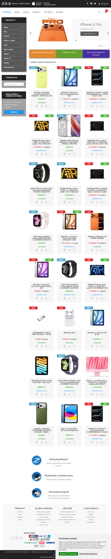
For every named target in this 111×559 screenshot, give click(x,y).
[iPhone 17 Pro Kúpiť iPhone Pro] (53, 29)
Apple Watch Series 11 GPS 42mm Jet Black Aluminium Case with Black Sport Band (69, 287)
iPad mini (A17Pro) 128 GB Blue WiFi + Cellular (42, 381)
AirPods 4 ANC (69, 333)
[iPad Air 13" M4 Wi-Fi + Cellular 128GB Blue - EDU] (69, 77)
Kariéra (91, 519)
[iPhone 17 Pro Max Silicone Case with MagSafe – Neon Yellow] (41, 77)
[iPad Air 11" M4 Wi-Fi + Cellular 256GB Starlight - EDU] (69, 221)
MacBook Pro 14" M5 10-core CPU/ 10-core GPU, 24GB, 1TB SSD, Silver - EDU (97, 142)
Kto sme (91, 512)
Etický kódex (91, 517)
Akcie (17, 12)
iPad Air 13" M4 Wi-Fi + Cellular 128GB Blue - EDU (69, 94)
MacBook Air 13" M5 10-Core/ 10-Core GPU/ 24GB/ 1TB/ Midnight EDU (97, 286)
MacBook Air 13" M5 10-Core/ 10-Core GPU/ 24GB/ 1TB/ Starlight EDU (41, 143)
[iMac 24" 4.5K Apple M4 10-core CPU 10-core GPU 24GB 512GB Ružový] (97, 366)
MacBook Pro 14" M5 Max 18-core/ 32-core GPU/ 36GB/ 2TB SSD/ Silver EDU (97, 191)
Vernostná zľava (69, 52)
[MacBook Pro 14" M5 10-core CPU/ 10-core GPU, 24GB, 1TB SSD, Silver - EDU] (97, 125)
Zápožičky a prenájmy (44, 519)
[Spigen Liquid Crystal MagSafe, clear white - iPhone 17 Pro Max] (69, 125)
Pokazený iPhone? (58, 459)
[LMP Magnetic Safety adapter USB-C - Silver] (41, 318)
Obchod (7, 12)
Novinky (20, 512)
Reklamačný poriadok (44, 512)
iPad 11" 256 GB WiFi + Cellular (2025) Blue (69, 429)
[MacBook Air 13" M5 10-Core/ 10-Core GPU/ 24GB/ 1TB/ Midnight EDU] (97, 269)
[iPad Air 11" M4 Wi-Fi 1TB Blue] (97, 318)
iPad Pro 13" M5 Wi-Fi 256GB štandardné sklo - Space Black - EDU (97, 94)
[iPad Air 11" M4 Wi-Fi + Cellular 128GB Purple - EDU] (41, 269)
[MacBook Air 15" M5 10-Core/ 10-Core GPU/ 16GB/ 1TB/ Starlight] (69, 173)
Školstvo (37, 12)
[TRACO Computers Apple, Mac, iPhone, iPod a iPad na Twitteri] (95, 4)
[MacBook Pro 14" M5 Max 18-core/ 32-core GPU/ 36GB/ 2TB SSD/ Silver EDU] (97, 173)
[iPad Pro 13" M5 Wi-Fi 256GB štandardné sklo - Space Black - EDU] (97, 77)
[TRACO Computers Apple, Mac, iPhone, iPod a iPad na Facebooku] (87, 4)
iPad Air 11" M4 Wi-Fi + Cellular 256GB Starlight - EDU (69, 238)
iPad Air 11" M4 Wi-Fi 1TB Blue (97, 333)
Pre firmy (48, 12)
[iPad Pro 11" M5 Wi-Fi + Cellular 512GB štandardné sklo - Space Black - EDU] (97, 414)
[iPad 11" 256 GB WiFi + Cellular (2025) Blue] (69, 414)
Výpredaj (20, 517)
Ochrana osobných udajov (67, 514)
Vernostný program (59, 492)
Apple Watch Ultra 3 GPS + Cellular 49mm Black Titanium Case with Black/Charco (42, 191)
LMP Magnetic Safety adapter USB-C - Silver (41, 333)
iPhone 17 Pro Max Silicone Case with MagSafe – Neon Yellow (41, 94)
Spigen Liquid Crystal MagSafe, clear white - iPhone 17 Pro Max (69, 142)
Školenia (43, 522)
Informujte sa (69, 102)
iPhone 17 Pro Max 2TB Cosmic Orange (97, 237)
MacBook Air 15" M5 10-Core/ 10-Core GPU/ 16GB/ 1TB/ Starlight (69, 190)
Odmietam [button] (73, 554)
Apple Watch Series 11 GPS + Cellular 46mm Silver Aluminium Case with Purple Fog (69, 383)
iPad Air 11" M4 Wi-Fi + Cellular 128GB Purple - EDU (41, 286)
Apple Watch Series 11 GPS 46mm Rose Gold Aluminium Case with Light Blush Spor (41, 239)
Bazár (20, 519)
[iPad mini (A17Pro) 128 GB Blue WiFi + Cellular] (41, 366)
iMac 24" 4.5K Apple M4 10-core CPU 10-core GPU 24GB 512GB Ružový (97, 382)
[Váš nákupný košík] (105, 11)
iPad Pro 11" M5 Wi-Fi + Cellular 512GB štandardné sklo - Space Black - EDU (97, 431)
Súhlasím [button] (63, 554)
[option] (69, 29)
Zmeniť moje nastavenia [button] (88, 554)
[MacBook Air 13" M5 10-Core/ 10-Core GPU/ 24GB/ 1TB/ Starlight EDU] (41, 125)
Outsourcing (44, 525)
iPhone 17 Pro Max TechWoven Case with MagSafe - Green (41, 430)
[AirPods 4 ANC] (69, 318)
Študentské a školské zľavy (59, 475)
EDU (77, 68)
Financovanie (43, 517)
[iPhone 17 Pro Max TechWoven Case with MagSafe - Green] (41, 414)
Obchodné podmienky (67, 512)
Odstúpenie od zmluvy (43, 514)
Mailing (14, 112)
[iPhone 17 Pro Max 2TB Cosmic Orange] (97, 221)
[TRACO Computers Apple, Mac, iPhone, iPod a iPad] (16, 3)
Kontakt (59, 12)
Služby (26, 12)
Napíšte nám (91, 522)
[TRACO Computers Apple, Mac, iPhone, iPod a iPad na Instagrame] (91, 4)
